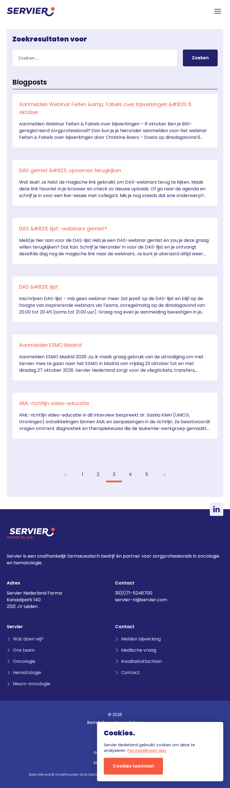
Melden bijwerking (141, 639)
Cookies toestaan (133, 766)
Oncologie (24, 661)
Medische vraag (138, 650)
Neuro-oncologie (31, 684)
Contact (130, 672)
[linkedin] (216, 509)
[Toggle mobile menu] (217, 11)
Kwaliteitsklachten (141, 661)
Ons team (24, 650)
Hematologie (27, 672)
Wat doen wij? (28, 639)
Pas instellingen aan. (147, 750)
